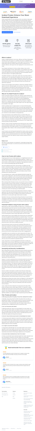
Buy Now (6, 147)
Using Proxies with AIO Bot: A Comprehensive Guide (28, 412)
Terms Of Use (19, 428)
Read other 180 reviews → (6, 387)
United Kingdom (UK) (5, 394)
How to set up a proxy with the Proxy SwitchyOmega (28, 399)
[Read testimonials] (5, 11)
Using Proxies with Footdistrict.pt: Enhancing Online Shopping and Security (28, 415)
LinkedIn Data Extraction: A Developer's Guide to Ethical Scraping (28, 402)
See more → (23, 6)
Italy (2, 396)
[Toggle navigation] (32, 2)
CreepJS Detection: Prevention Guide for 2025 (28, 396)
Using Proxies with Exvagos (28, 420)
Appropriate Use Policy (5, 428)
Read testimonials (17, 32)
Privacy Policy (13, 428)
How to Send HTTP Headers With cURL (28, 393)
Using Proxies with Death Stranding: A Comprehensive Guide (28, 423)
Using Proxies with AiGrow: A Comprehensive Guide (28, 418)
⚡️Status (21, 1)
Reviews (14, 398)
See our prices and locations (7, 32)
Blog (13, 396)
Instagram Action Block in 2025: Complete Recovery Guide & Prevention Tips (28, 406)
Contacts (14, 394)
